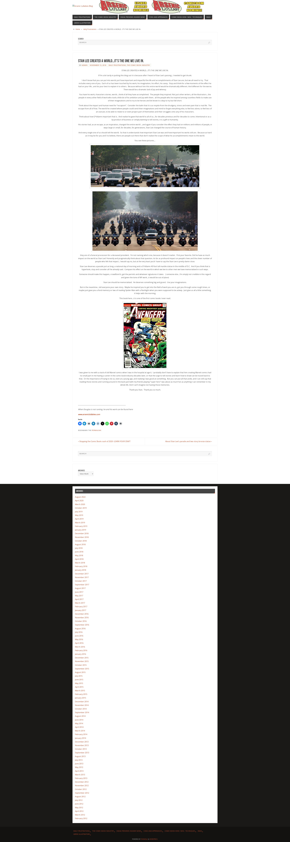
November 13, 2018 (98, 65)
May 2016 (79, 639)
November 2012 (82, 785)
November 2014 (82, 705)
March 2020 (80, 504)
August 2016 (80, 628)
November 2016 (82, 617)
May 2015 (79, 683)
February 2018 (81, 566)
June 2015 (79, 679)
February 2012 (81, 818)
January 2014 (80, 738)
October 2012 (81, 789)
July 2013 (78, 760)
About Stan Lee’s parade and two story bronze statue (188, 441)
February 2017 (81, 606)
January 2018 (80, 570)
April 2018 (79, 559)
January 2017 (80, 610)
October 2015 (81, 665)
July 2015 (78, 676)
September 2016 (82, 625)
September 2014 (82, 712)
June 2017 (79, 592)
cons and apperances (153, 831)
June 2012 (79, 804)
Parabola (144, 839)
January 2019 (80, 530)
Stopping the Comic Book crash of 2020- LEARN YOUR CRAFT (104, 441)
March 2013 (80, 774)
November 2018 (82, 537)
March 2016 (80, 647)
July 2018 (78, 548)
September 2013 (82, 752)
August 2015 (80, 672)
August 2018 (80, 544)
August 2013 (80, 756)
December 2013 (81, 741)
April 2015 (79, 687)
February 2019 (81, 526)
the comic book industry (138, 65)
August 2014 (80, 716)
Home (78, 29)
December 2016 (81, 614)
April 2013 (79, 771)
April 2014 (79, 727)
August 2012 (80, 796)
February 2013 (81, 778)
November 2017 (82, 577)
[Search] (209, 43)
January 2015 (80, 698)
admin (85, 65)
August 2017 (80, 588)
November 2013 (82, 745)
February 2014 (81, 734)
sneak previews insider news (128, 831)
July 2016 (78, 632)
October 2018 (81, 541)
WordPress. (154, 839)
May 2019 (79, 515)
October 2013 (81, 749)
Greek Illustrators (81, 834)
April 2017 (79, 599)
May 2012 (79, 807)
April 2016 (79, 643)
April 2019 (79, 519)
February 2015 (81, 694)
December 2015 (81, 657)
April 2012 (79, 811)
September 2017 (82, 584)
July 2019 (78, 511)
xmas (200, 831)
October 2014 (81, 709)
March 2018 (80, 562)
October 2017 (81, 581)
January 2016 (80, 654)
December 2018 (81, 533)
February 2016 (81, 650)
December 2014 (81, 701)
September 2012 (82, 793)
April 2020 (79, 500)
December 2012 (81, 782)
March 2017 (80, 603)
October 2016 (81, 621)
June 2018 (79, 551)
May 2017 (79, 595)
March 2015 (80, 690)
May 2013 (79, 767)
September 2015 (82, 668)
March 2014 (80, 730)
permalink (96, 430)
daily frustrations (89, 29)
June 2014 (79, 720)
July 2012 (78, 800)
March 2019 (80, 522)
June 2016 (79, 636)
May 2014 (79, 723)
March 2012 (80, 815)
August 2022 (80, 497)
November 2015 (82, 661)
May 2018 (79, 555)
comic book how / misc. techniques (180, 831)
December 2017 (81, 573)
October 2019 (81, 508)
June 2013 (79, 763)
